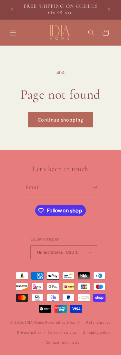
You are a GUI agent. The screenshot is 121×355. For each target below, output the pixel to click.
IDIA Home (34, 322)
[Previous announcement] (12, 10)
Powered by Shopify (62, 322)
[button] (13, 33)
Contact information (64, 342)
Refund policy (98, 322)
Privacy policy (29, 332)
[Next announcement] (109, 10)
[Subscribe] (95, 187)
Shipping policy (96, 332)
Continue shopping (60, 120)
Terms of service (62, 332)
